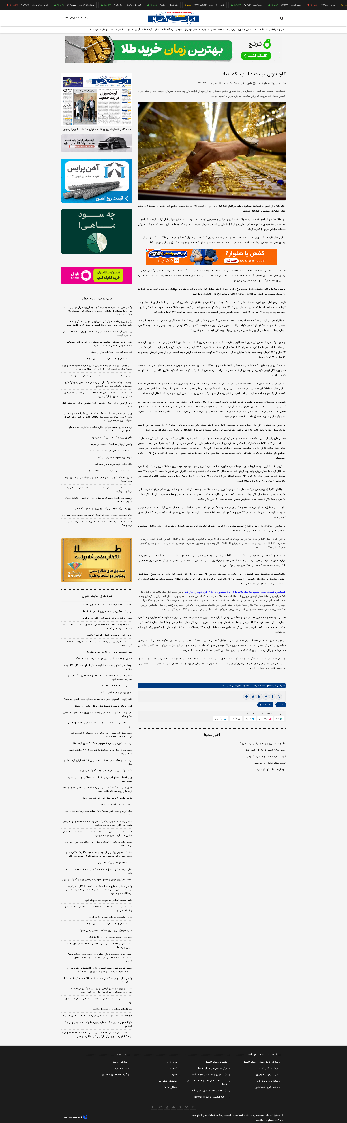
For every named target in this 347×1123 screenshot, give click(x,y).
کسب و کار (107, 30)
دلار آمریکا (142, 5)
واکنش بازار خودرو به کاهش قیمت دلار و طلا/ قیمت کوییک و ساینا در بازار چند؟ (98, 980)
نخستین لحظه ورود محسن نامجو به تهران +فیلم (107, 605)
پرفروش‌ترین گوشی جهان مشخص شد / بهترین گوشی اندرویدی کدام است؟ (97, 405)
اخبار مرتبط (212, 735)
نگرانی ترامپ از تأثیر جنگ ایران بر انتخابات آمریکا (107, 798)
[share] (167, 1107)
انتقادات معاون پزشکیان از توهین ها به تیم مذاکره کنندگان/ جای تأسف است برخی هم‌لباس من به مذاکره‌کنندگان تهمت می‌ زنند (99, 854)
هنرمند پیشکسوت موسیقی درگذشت (114, 457)
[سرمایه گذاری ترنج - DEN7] (173, 49)
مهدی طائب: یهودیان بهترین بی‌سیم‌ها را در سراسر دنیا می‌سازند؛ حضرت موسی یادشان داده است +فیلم (99, 343)
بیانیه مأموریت (119, 1068)
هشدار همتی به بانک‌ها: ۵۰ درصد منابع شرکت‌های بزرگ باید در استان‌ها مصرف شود (100, 677)
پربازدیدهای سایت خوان (97, 299)
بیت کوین (226, 5)
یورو (301, 5)
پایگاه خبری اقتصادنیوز (266, 1087)
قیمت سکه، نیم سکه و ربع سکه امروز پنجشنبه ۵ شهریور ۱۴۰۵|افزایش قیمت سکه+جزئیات (100, 735)
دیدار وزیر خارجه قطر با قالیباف (116, 686)
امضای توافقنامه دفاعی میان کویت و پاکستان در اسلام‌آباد (103, 659)
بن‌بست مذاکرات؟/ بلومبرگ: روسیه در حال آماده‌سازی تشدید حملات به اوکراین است (98, 500)
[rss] (173, 1107)
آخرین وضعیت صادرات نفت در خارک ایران (110, 917)
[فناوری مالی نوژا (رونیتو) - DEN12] (96, 560)
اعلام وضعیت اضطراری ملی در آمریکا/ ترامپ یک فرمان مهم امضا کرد (97, 515)
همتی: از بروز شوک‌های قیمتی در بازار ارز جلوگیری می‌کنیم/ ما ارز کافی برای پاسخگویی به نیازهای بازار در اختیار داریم (99, 990)
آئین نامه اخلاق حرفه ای (114, 1074)
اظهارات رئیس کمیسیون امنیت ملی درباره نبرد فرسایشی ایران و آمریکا (97, 1016)
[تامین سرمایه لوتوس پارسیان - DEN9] (96, 231)
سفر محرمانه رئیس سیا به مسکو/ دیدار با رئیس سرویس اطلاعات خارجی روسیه (99, 643)
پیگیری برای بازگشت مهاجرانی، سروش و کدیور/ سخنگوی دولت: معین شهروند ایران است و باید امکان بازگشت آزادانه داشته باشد (99, 323)
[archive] (154, 1107)
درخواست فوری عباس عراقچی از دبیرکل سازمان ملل (106, 359)
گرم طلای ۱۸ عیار (102, 5)
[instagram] (193, 1107)
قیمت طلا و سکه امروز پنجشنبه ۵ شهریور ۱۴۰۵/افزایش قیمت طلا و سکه (98, 762)
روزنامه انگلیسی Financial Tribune (210, 1097)
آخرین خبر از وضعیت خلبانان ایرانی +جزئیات (109, 635)
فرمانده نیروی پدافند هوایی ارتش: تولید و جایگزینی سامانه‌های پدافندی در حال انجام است (100, 429)
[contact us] (160, 1107)
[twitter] (266, 696)
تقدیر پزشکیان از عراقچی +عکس (115, 692)
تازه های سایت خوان (97, 596)
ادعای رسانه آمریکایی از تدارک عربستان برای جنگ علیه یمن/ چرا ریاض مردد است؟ (97, 479)
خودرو (178, 30)
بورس (231, 30)
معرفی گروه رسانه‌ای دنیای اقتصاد (261, 1062)
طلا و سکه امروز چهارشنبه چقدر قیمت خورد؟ (263, 743)
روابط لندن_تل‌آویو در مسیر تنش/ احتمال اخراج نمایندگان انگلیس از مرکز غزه (98, 667)
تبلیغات (173, 1068)
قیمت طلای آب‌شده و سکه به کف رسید (266, 756)
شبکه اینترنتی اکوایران (267, 1074)
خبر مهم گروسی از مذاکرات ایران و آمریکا (111, 352)
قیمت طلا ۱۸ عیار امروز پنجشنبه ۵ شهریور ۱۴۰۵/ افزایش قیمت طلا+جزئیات (100, 752)
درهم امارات (264, 5)
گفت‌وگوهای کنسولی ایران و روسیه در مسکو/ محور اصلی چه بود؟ (98, 699)
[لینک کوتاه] (279, 696)
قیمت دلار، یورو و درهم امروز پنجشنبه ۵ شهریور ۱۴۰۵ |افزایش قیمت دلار (97, 724)
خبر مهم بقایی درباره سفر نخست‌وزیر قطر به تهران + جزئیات (101, 376)
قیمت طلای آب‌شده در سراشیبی (270, 763)
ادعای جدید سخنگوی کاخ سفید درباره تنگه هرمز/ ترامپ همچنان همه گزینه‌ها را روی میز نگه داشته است (97, 789)
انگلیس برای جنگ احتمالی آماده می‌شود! (111, 437)
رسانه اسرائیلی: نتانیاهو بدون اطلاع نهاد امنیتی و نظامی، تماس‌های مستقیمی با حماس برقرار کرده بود (98, 394)
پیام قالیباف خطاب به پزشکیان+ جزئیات (112, 1009)
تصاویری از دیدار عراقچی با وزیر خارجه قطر (110, 937)
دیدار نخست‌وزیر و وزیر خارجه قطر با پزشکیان (108, 652)
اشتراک (174, 1074)
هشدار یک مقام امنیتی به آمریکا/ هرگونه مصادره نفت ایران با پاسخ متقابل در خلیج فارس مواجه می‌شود (97, 823)
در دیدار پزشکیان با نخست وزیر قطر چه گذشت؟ (107, 611)
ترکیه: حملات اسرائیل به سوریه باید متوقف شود (108, 900)
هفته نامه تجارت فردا (267, 1081)
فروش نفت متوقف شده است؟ (116, 804)
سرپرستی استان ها (168, 1081)
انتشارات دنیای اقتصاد (217, 1062)
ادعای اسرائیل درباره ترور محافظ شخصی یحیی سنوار (106, 930)
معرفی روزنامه (120, 1062)
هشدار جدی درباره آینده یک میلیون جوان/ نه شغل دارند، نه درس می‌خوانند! (98, 523)
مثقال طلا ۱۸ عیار (55, 5)
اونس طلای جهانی (8, 5)
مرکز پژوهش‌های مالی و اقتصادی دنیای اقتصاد (207, 1082)
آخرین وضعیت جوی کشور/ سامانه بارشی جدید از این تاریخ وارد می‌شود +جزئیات (99, 489)
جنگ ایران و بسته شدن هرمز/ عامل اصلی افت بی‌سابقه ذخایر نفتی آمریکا (98, 813)
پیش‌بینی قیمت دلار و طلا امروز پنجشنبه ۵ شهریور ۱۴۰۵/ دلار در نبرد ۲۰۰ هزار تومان (97, 333)
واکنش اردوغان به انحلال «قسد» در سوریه (111, 444)
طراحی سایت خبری (75, 1117)
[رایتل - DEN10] (96, 275)
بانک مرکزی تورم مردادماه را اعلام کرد (113, 464)
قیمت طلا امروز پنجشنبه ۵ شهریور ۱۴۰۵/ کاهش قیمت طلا (102, 743)
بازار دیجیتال (190, 30)
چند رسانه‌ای (123, 30)
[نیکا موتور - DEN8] (96, 143)
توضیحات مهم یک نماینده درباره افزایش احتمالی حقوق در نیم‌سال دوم (98, 1000)
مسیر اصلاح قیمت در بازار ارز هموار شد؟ (265, 750)
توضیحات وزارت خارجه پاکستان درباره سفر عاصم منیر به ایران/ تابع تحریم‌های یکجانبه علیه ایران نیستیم (98, 384)
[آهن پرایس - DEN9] (96, 181)
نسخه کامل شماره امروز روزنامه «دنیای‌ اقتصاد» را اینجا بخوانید (97, 129)
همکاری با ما (170, 1087)
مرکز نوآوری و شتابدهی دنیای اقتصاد (209, 1074)
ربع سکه (334, 5)
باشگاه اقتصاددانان (163, 30)
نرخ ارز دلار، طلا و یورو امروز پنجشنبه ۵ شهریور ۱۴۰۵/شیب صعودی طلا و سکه (97, 714)
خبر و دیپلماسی (276, 30)
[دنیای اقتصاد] (173, 18)
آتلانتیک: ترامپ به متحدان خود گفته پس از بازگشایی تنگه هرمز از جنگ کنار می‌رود (98, 908)
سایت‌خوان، (270, 685)
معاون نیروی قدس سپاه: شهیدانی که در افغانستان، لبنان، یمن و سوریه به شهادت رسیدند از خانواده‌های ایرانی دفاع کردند (99, 969)
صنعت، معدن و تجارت (212, 30)
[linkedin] (259, 696)
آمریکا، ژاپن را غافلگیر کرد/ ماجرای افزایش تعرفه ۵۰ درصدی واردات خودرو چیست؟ (99, 945)
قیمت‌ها (147, 30)
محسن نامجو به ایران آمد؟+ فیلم (115, 863)
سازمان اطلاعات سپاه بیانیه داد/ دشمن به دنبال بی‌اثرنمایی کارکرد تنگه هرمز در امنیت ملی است (97, 626)
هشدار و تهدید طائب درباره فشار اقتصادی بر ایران (107, 618)
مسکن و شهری (245, 30)
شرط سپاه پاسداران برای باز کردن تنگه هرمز (110, 471)
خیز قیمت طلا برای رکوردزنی (271, 769)
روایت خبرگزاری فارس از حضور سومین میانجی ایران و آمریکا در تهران (97, 879)
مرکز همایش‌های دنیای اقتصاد (212, 1068)
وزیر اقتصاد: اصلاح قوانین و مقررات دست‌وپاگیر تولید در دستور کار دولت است (98, 779)
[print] (246, 696)
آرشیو (137, 30)
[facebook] (272, 696)
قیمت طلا (265, 705)
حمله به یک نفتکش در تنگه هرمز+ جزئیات (110, 451)
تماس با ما (171, 1062)
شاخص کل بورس (185, 5)
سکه (280, 705)
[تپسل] (147, 250)
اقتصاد (260, 30)
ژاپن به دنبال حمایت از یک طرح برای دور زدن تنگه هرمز (103, 508)
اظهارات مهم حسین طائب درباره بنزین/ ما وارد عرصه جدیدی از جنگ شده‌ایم (98, 1024)
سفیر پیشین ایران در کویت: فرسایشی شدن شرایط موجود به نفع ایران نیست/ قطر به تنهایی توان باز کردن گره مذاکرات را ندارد (97, 367)
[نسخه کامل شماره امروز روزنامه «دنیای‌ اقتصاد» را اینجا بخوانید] (96, 99)
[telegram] (253, 696)
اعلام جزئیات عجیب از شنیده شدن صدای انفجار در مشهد (103, 706)
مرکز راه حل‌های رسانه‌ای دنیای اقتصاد (208, 1091)
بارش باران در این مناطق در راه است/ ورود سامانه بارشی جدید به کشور (99, 871)
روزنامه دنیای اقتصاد (267, 1068)
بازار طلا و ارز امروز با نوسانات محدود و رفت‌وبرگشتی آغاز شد (251, 206)
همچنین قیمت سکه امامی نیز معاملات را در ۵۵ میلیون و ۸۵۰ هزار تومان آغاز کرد (235, 592)
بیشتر (94, 30)
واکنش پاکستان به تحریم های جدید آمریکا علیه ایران (106, 771)
